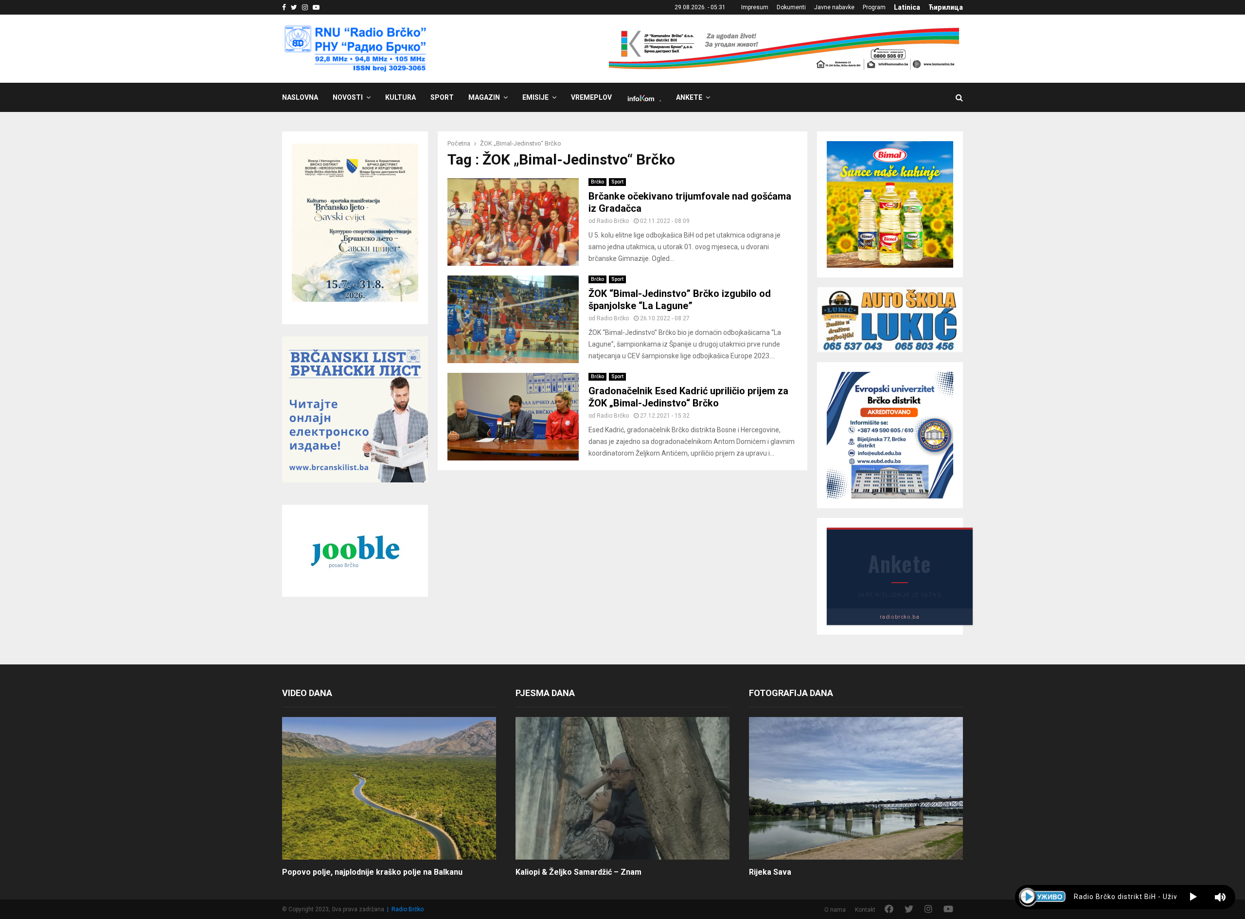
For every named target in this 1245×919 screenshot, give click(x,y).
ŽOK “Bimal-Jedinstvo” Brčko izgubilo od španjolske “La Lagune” (679, 300)
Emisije (535, 97)
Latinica (907, 7)
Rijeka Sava (770, 872)
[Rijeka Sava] (856, 788)
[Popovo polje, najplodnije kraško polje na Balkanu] (389, 788)
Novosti (348, 97)
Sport (442, 97)
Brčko (597, 181)
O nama (835, 909)
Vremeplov (591, 97)
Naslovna (300, 97)
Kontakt (865, 909)
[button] (1193, 897)
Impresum (754, 7)
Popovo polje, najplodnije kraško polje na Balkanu (372, 872)
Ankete (689, 97)
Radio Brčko (613, 221)
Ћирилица (945, 7)
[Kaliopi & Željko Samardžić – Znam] (622, 788)
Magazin (484, 97)
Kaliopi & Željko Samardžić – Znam (578, 872)
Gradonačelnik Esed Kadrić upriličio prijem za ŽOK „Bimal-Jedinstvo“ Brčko (688, 397)
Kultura (400, 97)
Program (874, 7)
